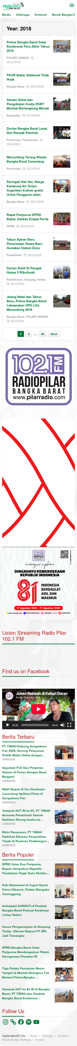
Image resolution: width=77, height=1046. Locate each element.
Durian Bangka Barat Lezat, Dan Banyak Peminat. (27, 130)
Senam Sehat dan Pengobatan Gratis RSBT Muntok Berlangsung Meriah (28, 104)
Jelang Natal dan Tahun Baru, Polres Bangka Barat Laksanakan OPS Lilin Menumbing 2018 (26, 303)
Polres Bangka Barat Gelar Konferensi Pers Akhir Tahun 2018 (28, 46)
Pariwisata (13, 140)
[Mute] (62, 725)
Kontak (40, 1039)
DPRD (10, 226)
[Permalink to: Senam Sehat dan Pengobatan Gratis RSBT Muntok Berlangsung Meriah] (61, 103)
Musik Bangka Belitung (16, 1039)
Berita (33, 1035)
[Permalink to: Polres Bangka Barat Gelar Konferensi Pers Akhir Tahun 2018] (61, 46)
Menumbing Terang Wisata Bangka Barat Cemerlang (26, 159)
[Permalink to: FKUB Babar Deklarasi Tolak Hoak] (61, 79)
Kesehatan (13, 115)
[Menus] (72, 5)
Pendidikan (14, 255)
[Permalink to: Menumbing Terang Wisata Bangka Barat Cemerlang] (61, 161)
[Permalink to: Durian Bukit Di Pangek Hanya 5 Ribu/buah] (61, 272)
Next (54, 334)
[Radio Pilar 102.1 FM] (13, 6)
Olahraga (47, 1035)
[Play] (8, 725)
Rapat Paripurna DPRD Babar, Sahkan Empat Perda (27, 216)
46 (42, 334)
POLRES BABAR (18, 58)
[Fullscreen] (69, 725)
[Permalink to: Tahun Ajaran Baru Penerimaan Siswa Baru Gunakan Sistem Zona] (61, 243)
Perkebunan (30, 140)
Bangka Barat (15, 86)
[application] (38, 483)
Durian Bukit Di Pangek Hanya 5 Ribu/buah (24, 270)
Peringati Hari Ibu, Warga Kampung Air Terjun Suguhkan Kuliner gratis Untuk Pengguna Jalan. (25, 188)
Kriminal (63, 1035)
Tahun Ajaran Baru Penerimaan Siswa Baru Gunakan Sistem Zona (24, 243)
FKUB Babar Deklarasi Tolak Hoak (28, 77)
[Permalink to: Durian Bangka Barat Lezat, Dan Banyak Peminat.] (61, 132)
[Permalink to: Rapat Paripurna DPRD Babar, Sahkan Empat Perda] (61, 218)
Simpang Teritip (34, 279)
